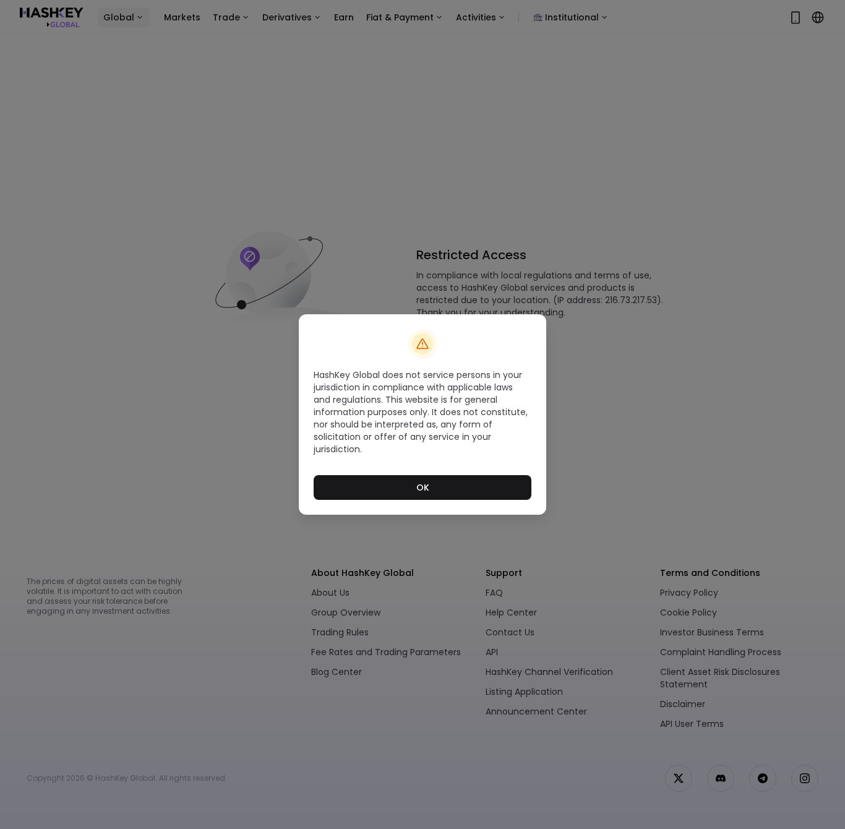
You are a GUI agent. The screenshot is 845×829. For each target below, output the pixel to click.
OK (422, 487)
